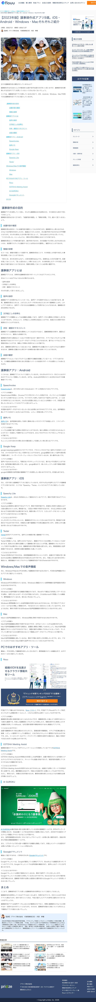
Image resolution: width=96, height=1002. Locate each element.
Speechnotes (14, 141)
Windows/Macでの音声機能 (16, 166)
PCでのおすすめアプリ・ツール (17, 178)
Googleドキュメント (36, 855)
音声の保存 (13, 120)
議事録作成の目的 (12, 103)
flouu (11, 182)
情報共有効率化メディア (60, 3)
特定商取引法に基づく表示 (70, 983)
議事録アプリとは (12, 116)
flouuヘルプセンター (68, 993)
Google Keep (14, 149)
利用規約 (64, 980)
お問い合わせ (74, 3)
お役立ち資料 (46, 3)
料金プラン (37, 3)
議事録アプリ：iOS (12, 153)
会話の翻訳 (13, 133)
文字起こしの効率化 (16, 124)
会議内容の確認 (14, 108)
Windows (12, 170)
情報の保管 (13, 112)
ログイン (82, 3)
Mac (10, 174)
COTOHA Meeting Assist (18, 187)
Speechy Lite (14, 158)
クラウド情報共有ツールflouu (7, 11)
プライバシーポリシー (68, 985)
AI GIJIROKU (13, 191)
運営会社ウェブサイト (25, 989)
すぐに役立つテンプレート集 (70, 990)
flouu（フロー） (31, 710)
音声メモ (12, 145)
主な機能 (21, 3)
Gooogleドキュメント (16, 195)
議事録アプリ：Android (14, 137)
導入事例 (29, 3)
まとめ (8, 199)
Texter (11, 162)
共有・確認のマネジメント (18, 128)
